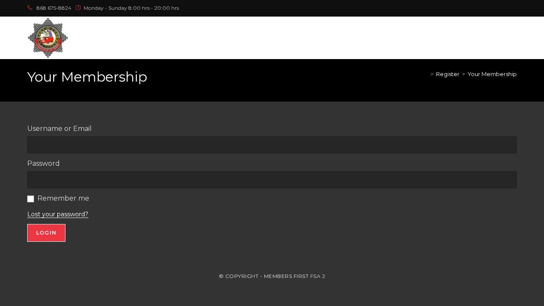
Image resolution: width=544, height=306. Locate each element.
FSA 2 (318, 276)
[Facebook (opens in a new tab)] (485, 8)
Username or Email (59, 129)
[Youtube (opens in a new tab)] (505, 8)
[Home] (426, 74)
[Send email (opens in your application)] (513, 8)
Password (43, 163)
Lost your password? (57, 214)
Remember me (63, 198)
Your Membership (492, 74)
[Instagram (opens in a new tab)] (495, 8)
